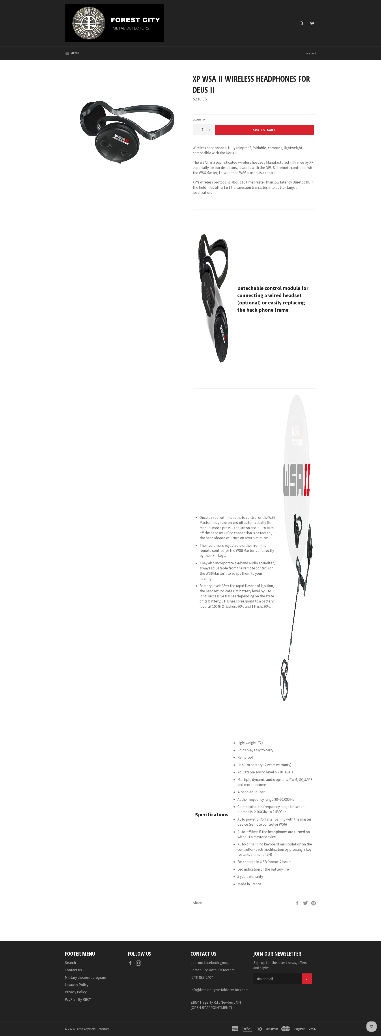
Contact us (73, 969)
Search (70, 962)
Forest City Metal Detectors (92, 1029)
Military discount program (85, 977)
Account (311, 53)
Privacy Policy (76, 992)
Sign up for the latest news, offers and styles (280, 965)
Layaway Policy (76, 984)
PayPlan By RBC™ (78, 999)
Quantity (199, 119)
